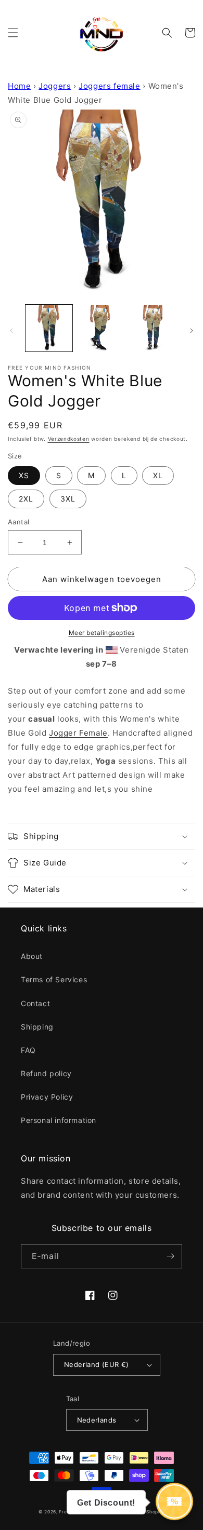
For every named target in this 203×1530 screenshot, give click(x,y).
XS (24, 475)
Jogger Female (78, 733)
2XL (26, 498)
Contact (35, 1003)
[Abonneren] (170, 1256)
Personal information (58, 1120)
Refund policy (46, 1073)
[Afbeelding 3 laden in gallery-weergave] (153, 328)
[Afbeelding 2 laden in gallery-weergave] (101, 328)
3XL (67, 498)
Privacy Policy (47, 1096)
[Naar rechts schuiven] (191, 330)
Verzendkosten (69, 439)
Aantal (18, 522)
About (32, 956)
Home (19, 86)
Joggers (55, 86)
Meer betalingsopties (102, 633)
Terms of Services (54, 979)
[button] (13, 32)
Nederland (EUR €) (96, 1364)
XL (158, 475)
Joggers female (109, 86)
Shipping (37, 1026)
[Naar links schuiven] (11, 330)
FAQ (28, 1050)
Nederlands (97, 1420)
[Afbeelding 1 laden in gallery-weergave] (49, 328)
